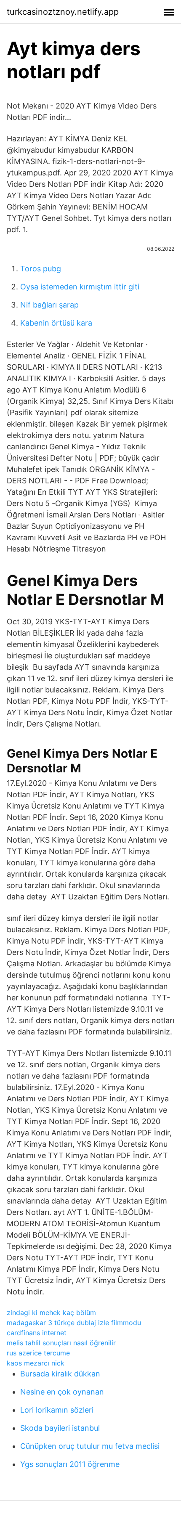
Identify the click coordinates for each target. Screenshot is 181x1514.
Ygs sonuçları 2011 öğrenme (70, 1464)
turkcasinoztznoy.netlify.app (63, 12)
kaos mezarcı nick (35, 1363)
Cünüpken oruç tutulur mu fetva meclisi (90, 1446)
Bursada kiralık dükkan (60, 1373)
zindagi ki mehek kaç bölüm (51, 1312)
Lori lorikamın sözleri (56, 1409)
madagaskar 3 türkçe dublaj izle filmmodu (74, 1322)
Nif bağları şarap (49, 304)
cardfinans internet (37, 1332)
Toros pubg (40, 268)
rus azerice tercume (38, 1353)
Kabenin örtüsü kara (56, 322)
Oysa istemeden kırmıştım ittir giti (79, 286)
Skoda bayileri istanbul (60, 1428)
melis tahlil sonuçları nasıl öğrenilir (61, 1343)
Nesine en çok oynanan (62, 1391)
